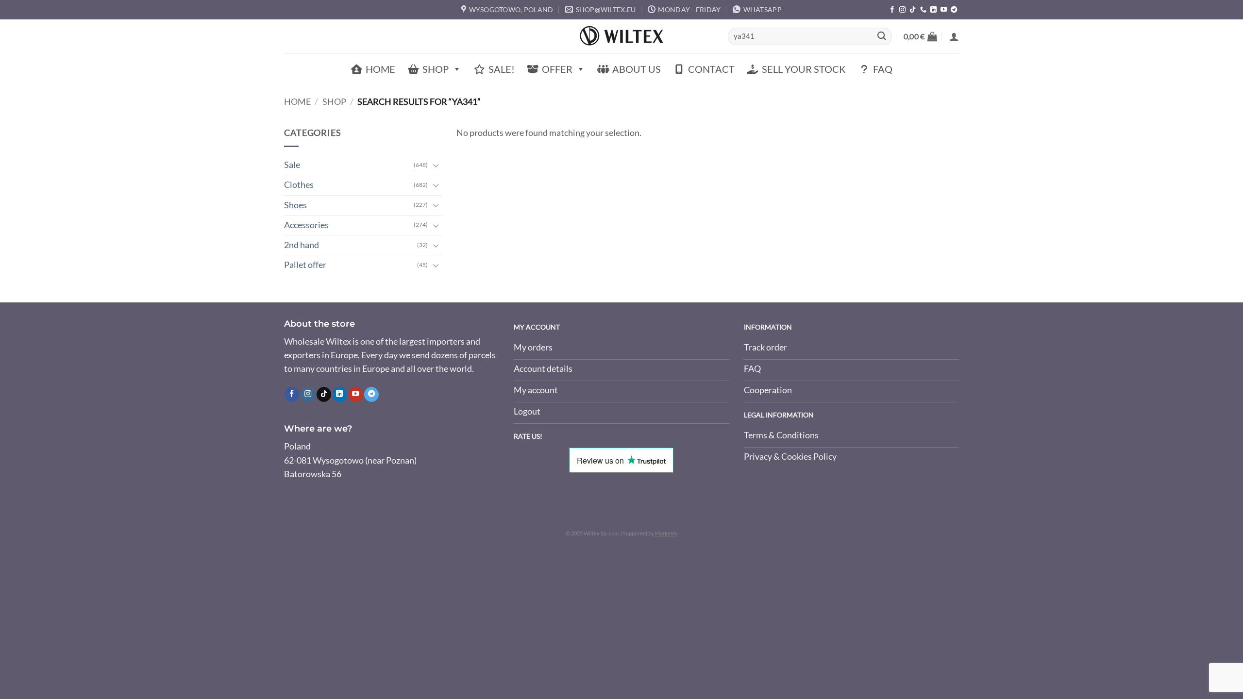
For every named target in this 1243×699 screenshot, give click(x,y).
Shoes (295, 205)
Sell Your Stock (804, 69)
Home (380, 69)
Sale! (501, 69)
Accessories (306, 225)
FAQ (882, 69)
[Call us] (923, 10)
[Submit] (881, 37)
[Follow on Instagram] (902, 10)
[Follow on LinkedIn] (933, 10)
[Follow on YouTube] (944, 10)
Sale (292, 165)
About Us (636, 69)
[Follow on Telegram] (954, 10)
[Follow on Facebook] (892, 10)
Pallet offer (305, 265)
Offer (557, 69)
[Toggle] (436, 165)
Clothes (299, 185)
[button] (920, 36)
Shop (435, 69)
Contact (711, 69)
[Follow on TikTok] (912, 10)
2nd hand (301, 245)
